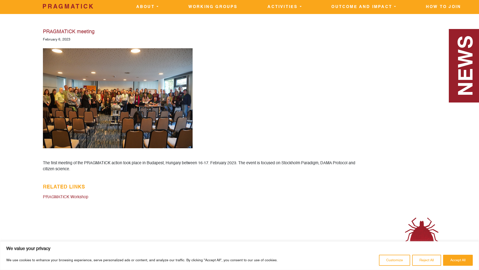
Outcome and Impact (362, 7)
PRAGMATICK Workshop (65, 197)
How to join (443, 7)
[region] (239, 255)
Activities (283, 7)
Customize (394, 260)
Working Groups (213, 7)
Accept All (458, 260)
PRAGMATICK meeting (69, 32)
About (146, 7)
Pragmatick (68, 7)
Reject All (426, 260)
